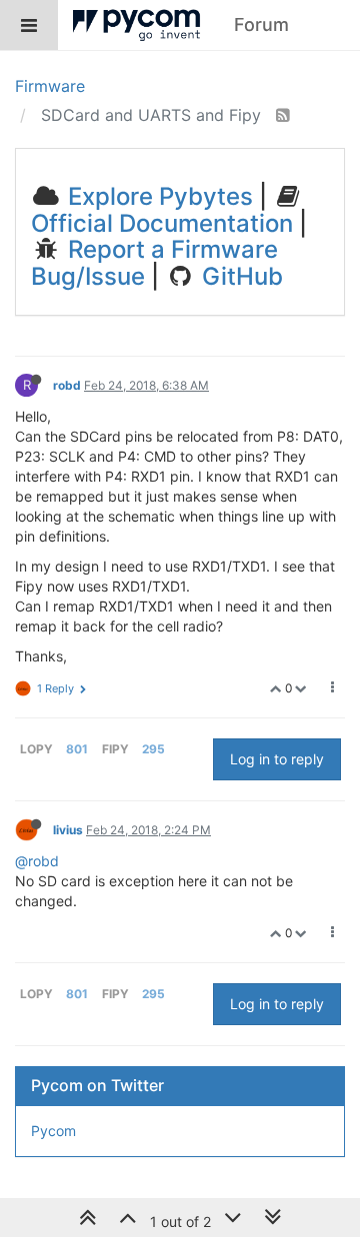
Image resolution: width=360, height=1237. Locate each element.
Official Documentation (162, 223)
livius (68, 829)
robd (67, 385)
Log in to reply (277, 758)
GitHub (239, 276)
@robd (37, 860)
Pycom (53, 1130)
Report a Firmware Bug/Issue (154, 262)
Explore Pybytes (157, 196)
